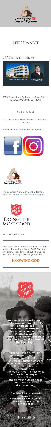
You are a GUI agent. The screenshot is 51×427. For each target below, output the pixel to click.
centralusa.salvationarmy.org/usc (28, 194)
